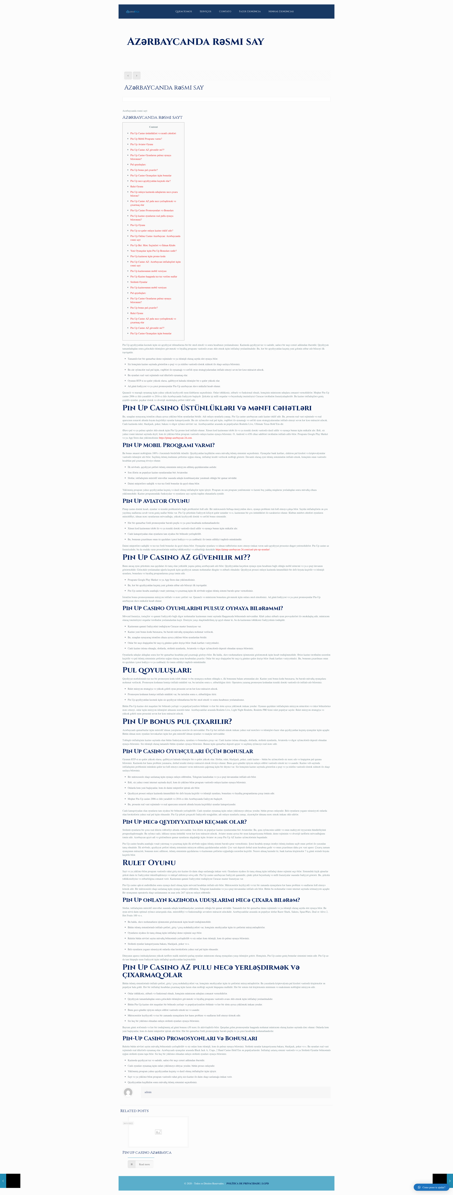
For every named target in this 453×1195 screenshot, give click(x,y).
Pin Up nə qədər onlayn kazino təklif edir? (151, 230)
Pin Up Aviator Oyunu (141, 144)
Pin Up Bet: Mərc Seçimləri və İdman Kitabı (152, 245)
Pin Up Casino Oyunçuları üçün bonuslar (150, 175)
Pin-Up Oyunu (137, 225)
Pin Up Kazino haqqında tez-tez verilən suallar (153, 276)
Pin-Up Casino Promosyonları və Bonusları (152, 210)
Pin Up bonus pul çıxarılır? (144, 170)
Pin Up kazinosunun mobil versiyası (148, 271)
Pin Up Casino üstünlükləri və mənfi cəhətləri (153, 133)
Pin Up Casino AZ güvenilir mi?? (147, 149)
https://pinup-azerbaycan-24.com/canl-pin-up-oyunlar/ (243, 549)
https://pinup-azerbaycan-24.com (175, 437)
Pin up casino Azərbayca (146, 1152)
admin (148, 1092)
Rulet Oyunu (136, 186)
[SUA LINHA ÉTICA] (132, 8)
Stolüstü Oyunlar (138, 282)
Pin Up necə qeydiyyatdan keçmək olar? (150, 181)
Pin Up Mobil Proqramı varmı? (146, 138)
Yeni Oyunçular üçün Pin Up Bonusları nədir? (153, 250)
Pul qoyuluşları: (138, 164)
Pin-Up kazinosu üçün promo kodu (147, 256)
